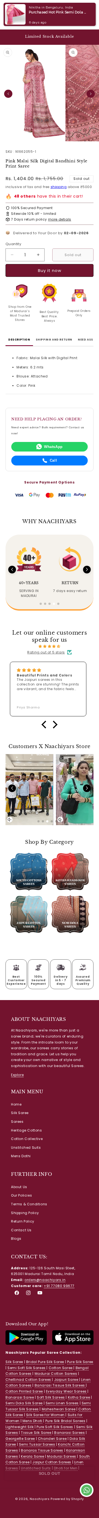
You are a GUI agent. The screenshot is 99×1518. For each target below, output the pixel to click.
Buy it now (49, 268)
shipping (59, 186)
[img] (49, 646)
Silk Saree (20, 1112)
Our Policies (21, 1195)
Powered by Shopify (67, 1499)
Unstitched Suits (26, 1147)
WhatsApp (53, 447)
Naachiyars (40, 1499)
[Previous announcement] (10, 37)
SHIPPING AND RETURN (54, 340)
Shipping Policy (25, 1213)
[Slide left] (8, 94)
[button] (11, 15)
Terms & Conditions (29, 1204)
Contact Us (21, 1230)
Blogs (16, 1238)
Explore (17, 1074)
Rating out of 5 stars (46, 652)
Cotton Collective (27, 1138)
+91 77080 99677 (59, 1285)
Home (16, 1104)
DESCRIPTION (19, 340)
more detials (59, 219)
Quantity (13, 244)
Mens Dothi (21, 1156)
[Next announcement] (89, 37)
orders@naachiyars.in (44, 1279)
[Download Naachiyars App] (26, 1343)
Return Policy (22, 1221)
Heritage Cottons (26, 1130)
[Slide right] (91, 94)
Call (53, 460)
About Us (19, 1187)
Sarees (17, 1121)
